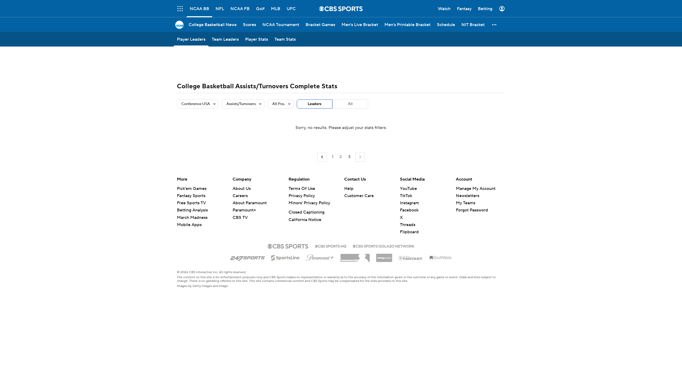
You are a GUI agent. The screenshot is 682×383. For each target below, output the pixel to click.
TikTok (406, 195)
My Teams (465, 203)
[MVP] (384, 256)
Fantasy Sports (191, 195)
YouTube (408, 188)
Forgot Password (472, 210)
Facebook (409, 210)
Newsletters (467, 195)
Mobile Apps (189, 224)
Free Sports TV (191, 203)
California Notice (305, 219)
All (350, 104)
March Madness (192, 217)
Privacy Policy (302, 195)
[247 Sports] (247, 257)
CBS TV (240, 217)
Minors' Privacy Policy (309, 203)
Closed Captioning (306, 212)
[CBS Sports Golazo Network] (384, 245)
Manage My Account (476, 188)
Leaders (315, 104)
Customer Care (359, 195)
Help (349, 188)
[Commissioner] (355, 256)
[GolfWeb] (440, 258)
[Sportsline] (285, 257)
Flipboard (409, 232)
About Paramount (250, 203)
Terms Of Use (302, 188)
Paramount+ (244, 210)
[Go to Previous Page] (322, 157)
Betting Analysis (192, 210)
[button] (494, 24)
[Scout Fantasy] (411, 257)
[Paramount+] (320, 256)
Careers (240, 195)
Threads (407, 224)
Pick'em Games (191, 188)
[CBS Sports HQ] (330, 245)
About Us (242, 188)
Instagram (409, 203)
